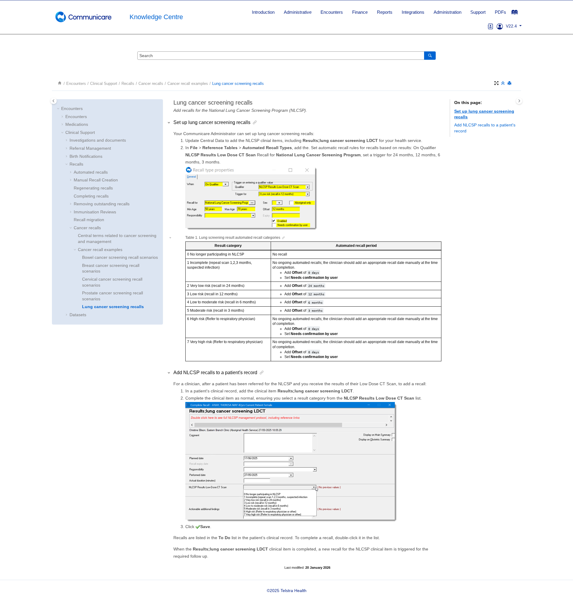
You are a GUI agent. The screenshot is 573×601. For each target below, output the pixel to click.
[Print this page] (510, 83)
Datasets (78, 314)
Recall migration (89, 219)
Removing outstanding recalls (102, 203)
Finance (360, 12)
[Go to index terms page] (517, 13)
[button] (58, 109)
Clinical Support (103, 84)
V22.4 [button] (512, 26)
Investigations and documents (98, 140)
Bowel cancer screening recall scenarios (120, 257)
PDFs (500, 12)
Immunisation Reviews (95, 211)
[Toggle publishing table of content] (53, 101)
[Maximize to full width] (497, 83)
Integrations (413, 12)
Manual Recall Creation (96, 180)
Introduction (263, 12)
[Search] (430, 55)
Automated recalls (91, 172)
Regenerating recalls (93, 188)
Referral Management (90, 148)
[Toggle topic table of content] (519, 101)
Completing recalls (91, 196)
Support (478, 12)
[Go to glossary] (490, 26)
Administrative (298, 12)
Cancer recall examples (187, 84)
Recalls (127, 84)
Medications (76, 124)
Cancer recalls (150, 84)
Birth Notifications (86, 156)
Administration (447, 12)
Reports (384, 12)
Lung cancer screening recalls (238, 84)
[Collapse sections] (503, 83)
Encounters (332, 12)
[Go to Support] (500, 26)
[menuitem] (263, 12)
